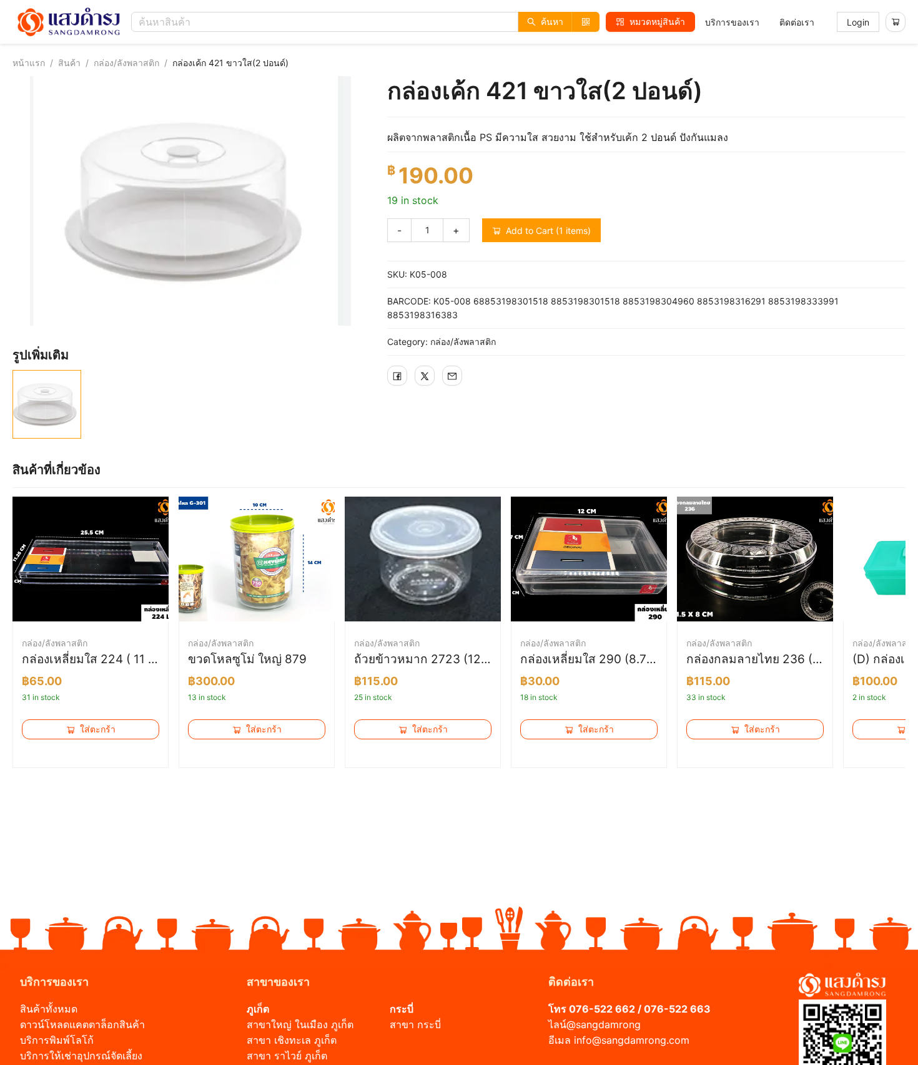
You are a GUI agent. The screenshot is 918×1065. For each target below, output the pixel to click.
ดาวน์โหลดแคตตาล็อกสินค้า (82, 1024)
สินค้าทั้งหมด (48, 1009)
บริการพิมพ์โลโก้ (57, 1040)
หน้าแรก (28, 62)
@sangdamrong (603, 1024)
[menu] (759, 22)
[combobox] (368, 22)
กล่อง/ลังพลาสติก (126, 62)
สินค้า (69, 62)
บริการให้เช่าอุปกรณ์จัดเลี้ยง (81, 1055)
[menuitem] (732, 22)
